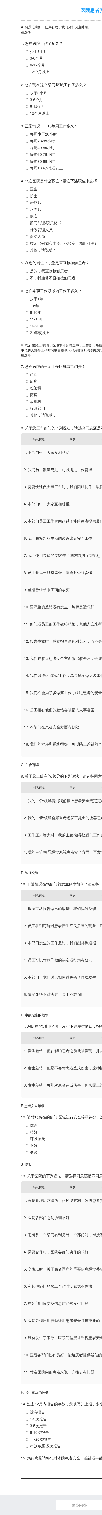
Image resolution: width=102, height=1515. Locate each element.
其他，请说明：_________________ (61, 250)
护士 (33, 195)
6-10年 (35, 312)
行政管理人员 (41, 229)
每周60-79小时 (42, 154)
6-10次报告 (39, 1432)
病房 (33, 381)
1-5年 (34, 305)
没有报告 (37, 1412)
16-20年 (36, 326)
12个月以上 (39, 71)
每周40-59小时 (42, 147)
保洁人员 (37, 236)
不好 (33, 1145)
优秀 (33, 1125)
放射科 (35, 401)
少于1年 (36, 298)
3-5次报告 (38, 1425)
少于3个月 (38, 51)
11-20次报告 (40, 1439)
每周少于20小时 (43, 134)
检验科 (35, 388)
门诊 (33, 374)
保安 (33, 216)
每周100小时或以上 (46, 168)
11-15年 (36, 319)
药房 (33, 394)
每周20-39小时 (42, 141)
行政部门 (37, 408)
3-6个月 (36, 58)
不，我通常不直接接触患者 (52, 277)
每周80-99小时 (42, 161)
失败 (33, 1152)
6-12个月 (37, 65)
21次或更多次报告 (45, 1446)
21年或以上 (39, 332)
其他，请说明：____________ (56, 415)
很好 (33, 1132)
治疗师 (35, 202)
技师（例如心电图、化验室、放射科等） (64, 243)
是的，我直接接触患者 (49, 271)
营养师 (35, 209)
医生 (33, 189)
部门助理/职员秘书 (45, 222)
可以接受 (37, 1138)
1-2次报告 (38, 1419)
